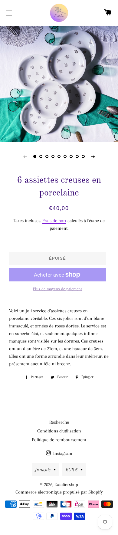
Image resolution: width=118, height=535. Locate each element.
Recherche (59, 422)
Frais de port (54, 220)
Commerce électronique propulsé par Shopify (59, 492)
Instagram (62, 453)
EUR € (71, 469)
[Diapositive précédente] (25, 156)
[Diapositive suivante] (93, 156)
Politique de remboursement (59, 439)
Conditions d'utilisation (59, 431)
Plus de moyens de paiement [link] (57, 289)
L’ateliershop (66, 484)
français (43, 469)
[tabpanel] (59, 83)
